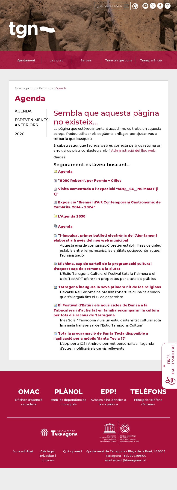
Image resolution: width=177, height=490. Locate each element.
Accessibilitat (23, 451)
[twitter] (153, 6)
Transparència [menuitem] (151, 60)
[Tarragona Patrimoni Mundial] (119, 442)
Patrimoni (46, 88)
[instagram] (168, 6)
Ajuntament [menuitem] (26, 60)
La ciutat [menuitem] (56, 60)
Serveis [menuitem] (86, 60)
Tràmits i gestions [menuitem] (118, 60)
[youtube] (145, 6)
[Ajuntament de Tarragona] (32, 35)
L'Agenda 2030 (71, 216)
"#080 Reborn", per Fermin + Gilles (89, 180)
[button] (135, 6)
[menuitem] (28, 111)
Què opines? (72, 451)
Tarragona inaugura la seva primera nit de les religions (109, 287)
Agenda (65, 171)
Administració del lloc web (133, 150)
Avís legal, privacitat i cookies (48, 456)
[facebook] (160, 6)
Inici (33, 88)
